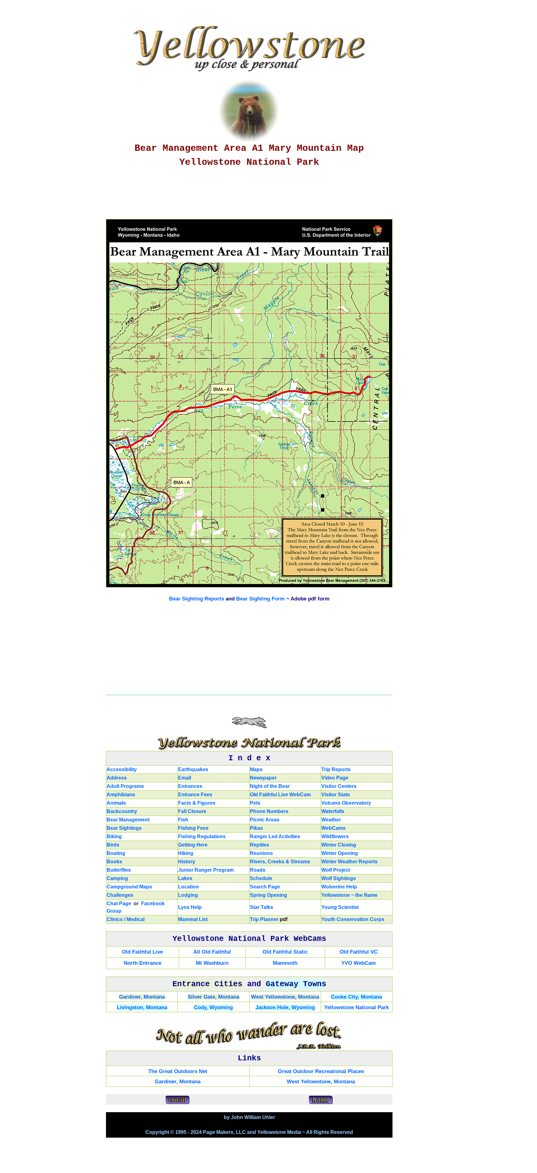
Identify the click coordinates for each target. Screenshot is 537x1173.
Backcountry (122, 811)
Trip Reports (336, 769)
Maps (256, 769)
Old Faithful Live (142, 952)
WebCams (333, 828)
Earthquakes (193, 769)
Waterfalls (332, 811)
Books (114, 861)
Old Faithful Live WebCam (280, 794)
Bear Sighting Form (260, 599)
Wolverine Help (339, 886)
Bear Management (128, 819)
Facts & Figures (196, 803)
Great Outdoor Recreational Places (321, 1071)
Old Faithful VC (359, 952)
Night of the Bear (270, 786)
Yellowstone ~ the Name (349, 895)
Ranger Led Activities (275, 836)
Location (188, 886)
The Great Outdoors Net (177, 1071)
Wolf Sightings (338, 878)
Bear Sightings (124, 828)
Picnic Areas (264, 819)
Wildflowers (335, 836)
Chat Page (119, 903)
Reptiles (259, 844)
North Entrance (142, 963)
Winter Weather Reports (349, 861)
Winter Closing (338, 844)
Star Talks (261, 907)
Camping (117, 878)
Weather (331, 819)
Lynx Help (190, 907)
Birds (113, 844)
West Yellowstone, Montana (285, 997)
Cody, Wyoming (213, 1007)
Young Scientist (340, 907)
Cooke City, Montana (356, 997)
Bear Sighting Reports (196, 599)
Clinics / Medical (126, 919)
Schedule (261, 878)
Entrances (190, 786)
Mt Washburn (212, 963)
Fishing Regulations (202, 836)
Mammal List (193, 919)
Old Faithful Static (285, 952)
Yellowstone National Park (356, 1007)
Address (117, 777)
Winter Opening (339, 853)
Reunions (261, 853)
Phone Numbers (269, 811)
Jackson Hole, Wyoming (285, 1007)
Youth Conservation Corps (352, 919)
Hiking (185, 853)
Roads (257, 870)
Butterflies (119, 870)
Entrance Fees (195, 794)
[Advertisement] (255, 196)
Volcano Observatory (346, 803)
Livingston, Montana (142, 1007)
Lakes (185, 878)
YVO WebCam (358, 963)
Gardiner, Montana (142, 997)
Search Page (265, 886)
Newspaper (263, 777)
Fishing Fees (193, 828)
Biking (114, 836)
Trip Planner (264, 919)
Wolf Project (335, 870)
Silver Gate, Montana (213, 997)
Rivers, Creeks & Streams (280, 861)
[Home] (321, 1100)
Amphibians (121, 794)
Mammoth (285, 963)
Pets (255, 803)
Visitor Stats (335, 794)
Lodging (188, 895)
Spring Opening (268, 895)
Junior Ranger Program (206, 870)
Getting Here (193, 844)
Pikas (256, 828)
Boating (116, 853)
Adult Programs (125, 786)
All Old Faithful (212, 952)
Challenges (120, 895)
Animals (116, 803)
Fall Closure (192, 811)
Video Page (334, 777)
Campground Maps (129, 886)
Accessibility (122, 769)
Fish (183, 819)
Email (184, 777)
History (186, 861)
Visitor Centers (338, 786)
